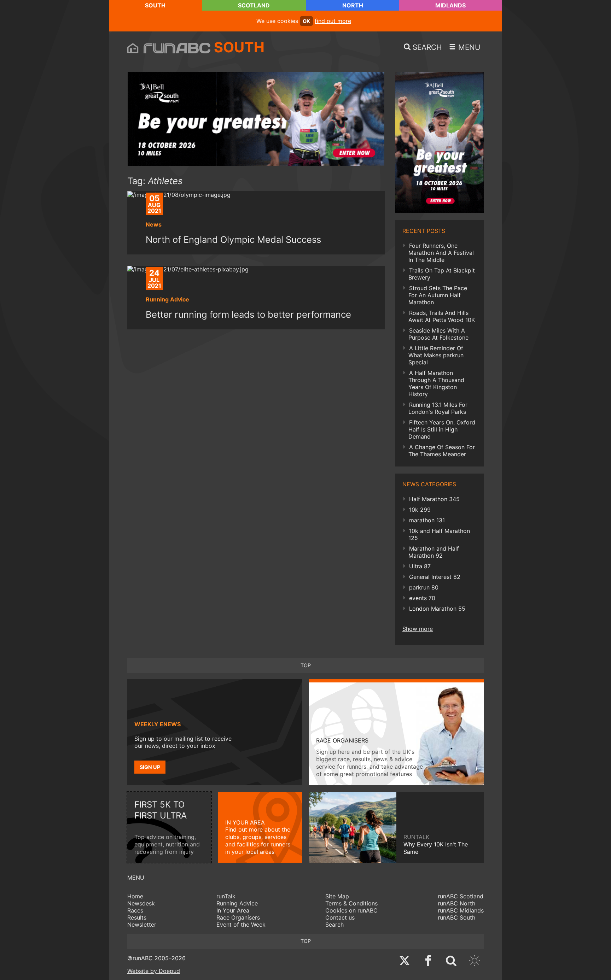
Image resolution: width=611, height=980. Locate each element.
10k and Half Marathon (439, 534)
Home (135, 896)
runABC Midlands (461, 910)
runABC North (456, 903)
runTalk (225, 896)
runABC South (456, 917)
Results (136, 917)
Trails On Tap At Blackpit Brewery (441, 274)
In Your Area (232, 910)
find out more (333, 20)
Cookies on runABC (351, 910)
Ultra (420, 566)
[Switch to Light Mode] (474, 961)
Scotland (254, 5)
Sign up (150, 767)
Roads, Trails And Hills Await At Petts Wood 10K (441, 316)
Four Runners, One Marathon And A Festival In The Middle (441, 252)
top (306, 665)
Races (135, 910)
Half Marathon (434, 499)
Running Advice (237, 903)
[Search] (451, 961)
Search (334, 924)
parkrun (423, 587)
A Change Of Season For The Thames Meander (441, 451)
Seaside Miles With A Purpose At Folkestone (438, 334)
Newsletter (141, 924)
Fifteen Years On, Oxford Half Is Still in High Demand (441, 429)
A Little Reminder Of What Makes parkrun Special (436, 355)
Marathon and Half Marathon (433, 552)
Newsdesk (141, 903)
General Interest (434, 576)
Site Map (337, 896)
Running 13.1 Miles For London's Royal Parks (437, 408)
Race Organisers (238, 917)
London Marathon (437, 608)
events (422, 598)
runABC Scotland (460, 896)
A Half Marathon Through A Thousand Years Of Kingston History (436, 383)
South (155, 5)
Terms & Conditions (351, 903)
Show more (417, 628)
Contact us (340, 917)
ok (306, 21)
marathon (427, 520)
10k (420, 509)
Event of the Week (241, 924)
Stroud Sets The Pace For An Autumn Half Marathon (437, 295)
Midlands (450, 5)
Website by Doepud (153, 970)
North (352, 5)
